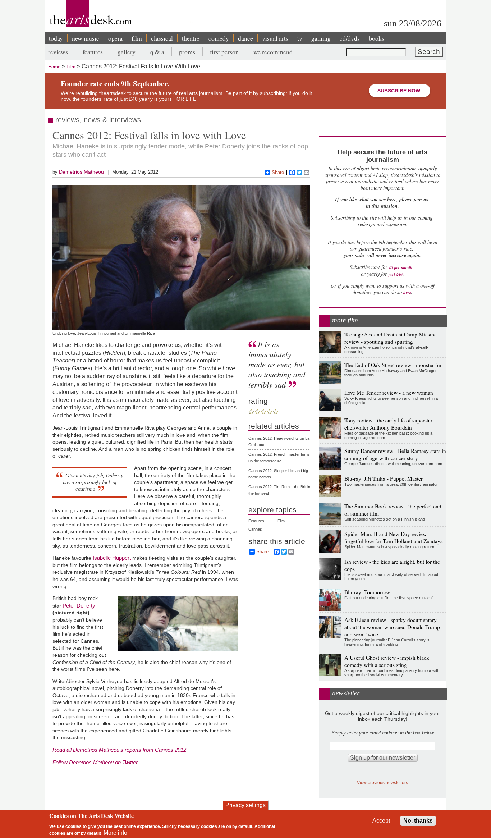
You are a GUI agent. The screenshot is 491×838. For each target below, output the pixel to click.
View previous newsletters (382, 782)
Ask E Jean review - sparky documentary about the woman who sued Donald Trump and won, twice (392, 627)
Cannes (255, 529)
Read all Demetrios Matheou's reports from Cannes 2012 (119, 750)
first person (224, 51)
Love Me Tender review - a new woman (388, 392)
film (137, 38)
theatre (190, 38)
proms (187, 51)
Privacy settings (245, 805)
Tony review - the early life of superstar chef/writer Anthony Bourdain (388, 424)
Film (70, 66)
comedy (218, 38)
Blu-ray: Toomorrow (367, 592)
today (56, 38)
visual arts (275, 38)
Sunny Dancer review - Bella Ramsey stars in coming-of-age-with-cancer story (395, 454)
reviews (58, 51)
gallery (127, 51)
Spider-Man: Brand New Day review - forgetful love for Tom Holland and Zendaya (393, 537)
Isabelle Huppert (112, 558)
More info (115, 833)
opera (115, 38)
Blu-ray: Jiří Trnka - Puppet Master (383, 478)
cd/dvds (350, 38)
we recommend (273, 51)
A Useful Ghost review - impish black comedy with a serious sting (386, 661)
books (376, 38)
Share (278, 172)
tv (299, 38)
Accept (381, 821)
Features (256, 521)
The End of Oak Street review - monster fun (393, 364)
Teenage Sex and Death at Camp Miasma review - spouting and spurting (390, 338)
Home (54, 66)
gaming (321, 38)
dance (245, 38)
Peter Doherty (79, 606)
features (93, 51)
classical (162, 38)
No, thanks (418, 821)
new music (85, 38)
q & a (157, 51)
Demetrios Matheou (81, 172)
